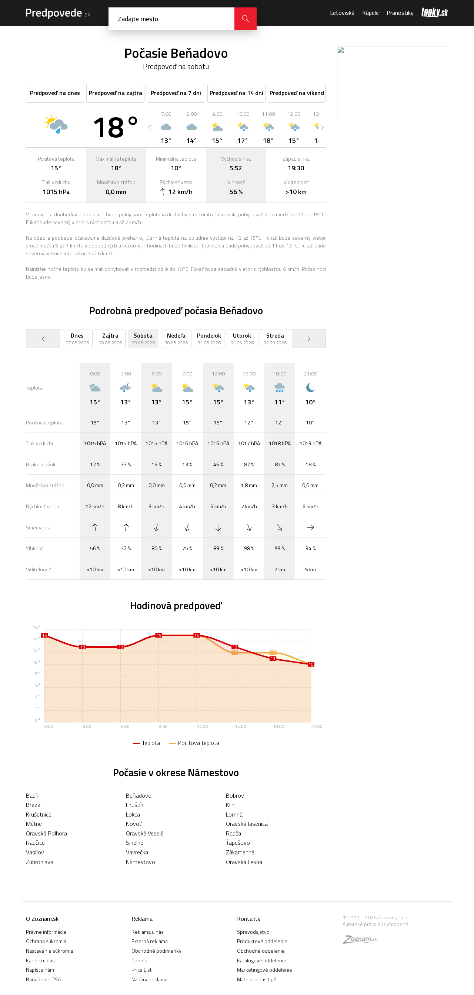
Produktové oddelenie (262, 941)
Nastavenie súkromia (49, 951)
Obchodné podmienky (156, 951)
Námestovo (140, 861)
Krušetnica (38, 814)
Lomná (234, 814)
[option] (166, 127)
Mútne (34, 823)
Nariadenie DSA (43, 979)
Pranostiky (400, 12)
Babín (33, 795)
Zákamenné (240, 852)
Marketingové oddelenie (264, 969)
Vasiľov (35, 852)
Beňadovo (138, 795)
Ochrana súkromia (46, 941)
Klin (230, 804)
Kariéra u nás (40, 960)
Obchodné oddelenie (261, 951)
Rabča (233, 833)
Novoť (134, 823)
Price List (141, 969)
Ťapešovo (238, 842)
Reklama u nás (147, 932)
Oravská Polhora (46, 833)
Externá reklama (149, 941)
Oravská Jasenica (247, 823)
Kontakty (249, 918)
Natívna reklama (149, 979)
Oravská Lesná (244, 861)
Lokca (133, 814)
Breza (33, 804)
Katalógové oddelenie (261, 960)
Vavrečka (137, 852)
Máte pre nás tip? (256, 979)
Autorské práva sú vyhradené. (376, 924)
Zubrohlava (39, 861)
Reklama (142, 918)
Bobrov (235, 795)
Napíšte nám (40, 969)
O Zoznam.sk (42, 918)
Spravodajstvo (253, 932)
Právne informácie (46, 932)
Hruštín (134, 804)
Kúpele (370, 12)
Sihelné (134, 842)
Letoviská (342, 12)
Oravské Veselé (145, 833)
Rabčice (35, 842)
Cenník (139, 960)
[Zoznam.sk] (362, 941)
